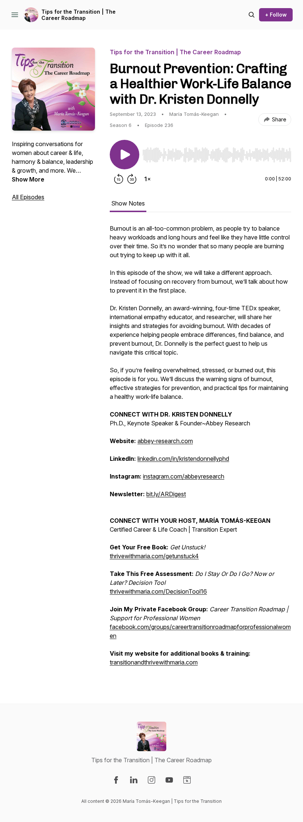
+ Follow (276, 14)
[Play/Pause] (124, 154)
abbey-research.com (165, 441)
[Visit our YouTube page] (169, 780)
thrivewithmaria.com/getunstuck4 (154, 556)
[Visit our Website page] (187, 780)
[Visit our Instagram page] (151, 780)
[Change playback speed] (147, 179)
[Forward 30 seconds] (132, 179)
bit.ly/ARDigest (166, 494)
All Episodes (28, 197)
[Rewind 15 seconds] (118, 179)
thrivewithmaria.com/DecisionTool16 (158, 591)
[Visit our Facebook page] (116, 780)
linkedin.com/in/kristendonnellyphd (183, 458)
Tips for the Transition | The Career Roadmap (78, 14)
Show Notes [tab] (128, 203)
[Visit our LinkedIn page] (133, 780)
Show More (28, 179)
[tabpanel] (200, 449)
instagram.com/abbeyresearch (183, 476)
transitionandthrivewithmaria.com (154, 662)
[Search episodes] (252, 14)
